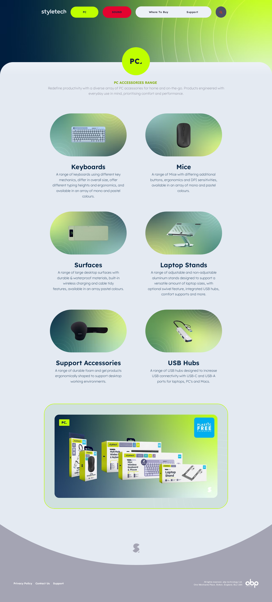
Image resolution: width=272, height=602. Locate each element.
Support (58, 583)
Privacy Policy (23, 583)
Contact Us (43, 583)
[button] (221, 12)
